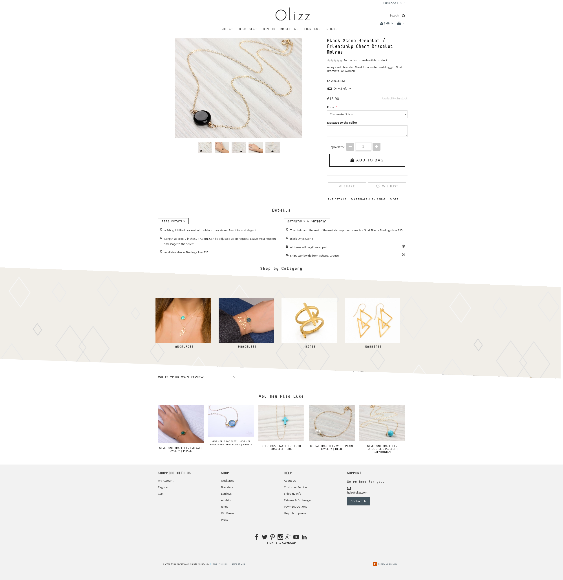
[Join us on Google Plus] (288, 538)
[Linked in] (304, 538)
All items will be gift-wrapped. (309, 247)
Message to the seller (342, 122)
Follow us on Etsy (387, 563)
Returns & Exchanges (297, 500)
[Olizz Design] (292, 14)
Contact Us (358, 501)
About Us (290, 481)
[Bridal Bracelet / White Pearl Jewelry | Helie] (332, 423)
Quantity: (338, 147)
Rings (310, 346)
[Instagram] (280, 538)
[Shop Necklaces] (183, 300)
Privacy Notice (220, 563)
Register (163, 487)
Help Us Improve (295, 513)
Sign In (388, 23)
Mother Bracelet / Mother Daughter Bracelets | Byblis (231, 443)
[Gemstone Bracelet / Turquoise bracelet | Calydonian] (382, 423)
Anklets (226, 500)
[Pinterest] (272, 538)
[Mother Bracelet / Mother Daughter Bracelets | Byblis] (231, 421)
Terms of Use (237, 563)
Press (224, 519)
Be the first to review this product (365, 60)
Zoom (238, 88)
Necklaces (184, 346)
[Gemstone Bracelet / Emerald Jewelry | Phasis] (181, 424)
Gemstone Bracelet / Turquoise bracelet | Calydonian (382, 449)
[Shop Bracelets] (246, 300)
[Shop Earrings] (372, 300)
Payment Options (295, 507)
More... (395, 199)
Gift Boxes (227, 513)
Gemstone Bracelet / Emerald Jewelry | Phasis (181, 449)
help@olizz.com (357, 492)
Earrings (373, 346)
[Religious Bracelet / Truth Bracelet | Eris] (281, 423)
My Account (166, 481)
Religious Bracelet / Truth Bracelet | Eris (281, 447)
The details (337, 199)
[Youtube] (296, 538)
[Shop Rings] (309, 300)
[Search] (403, 15)
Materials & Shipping (368, 199)
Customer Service (295, 487)
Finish (331, 107)
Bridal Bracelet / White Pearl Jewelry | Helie (332, 447)
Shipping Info (292, 494)
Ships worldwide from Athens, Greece (314, 256)
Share (349, 186)
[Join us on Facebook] (257, 538)
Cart (160, 494)
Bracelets (333, 71)
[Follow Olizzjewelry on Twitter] (264, 538)
